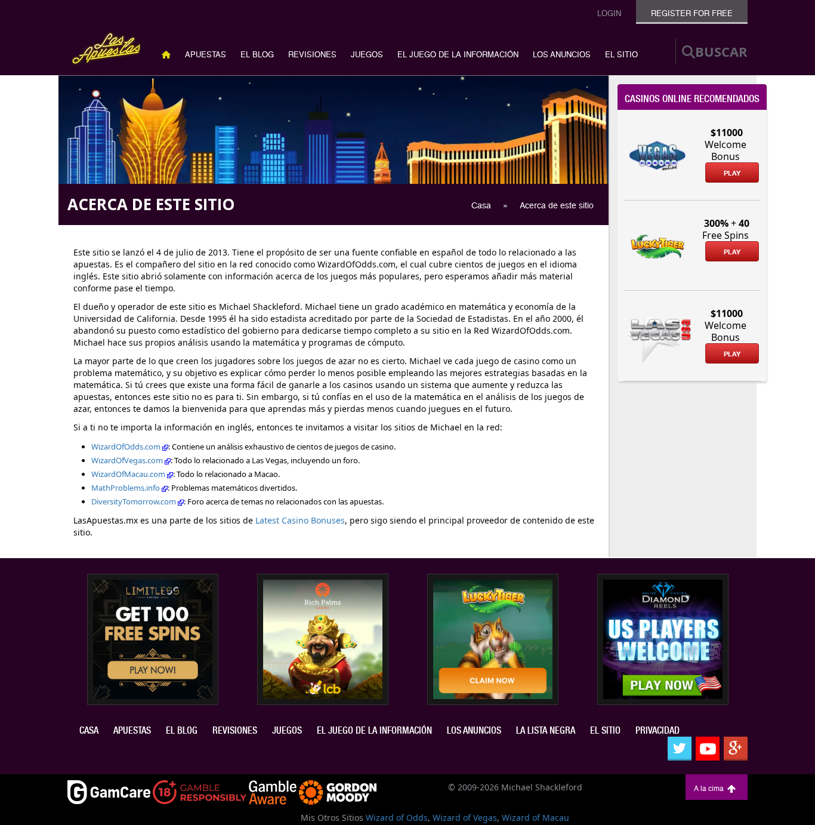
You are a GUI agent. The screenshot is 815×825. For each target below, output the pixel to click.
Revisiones (312, 54)
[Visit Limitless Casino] (152, 638)
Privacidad (657, 730)
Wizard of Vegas (465, 817)
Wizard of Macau (535, 817)
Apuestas (205, 54)
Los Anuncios (562, 54)
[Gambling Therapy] (337, 791)
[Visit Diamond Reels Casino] (663, 638)
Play (732, 173)
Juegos (367, 54)
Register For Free (692, 13)
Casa (88, 730)
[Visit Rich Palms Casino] (322, 638)
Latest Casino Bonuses (300, 520)
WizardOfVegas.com (128, 460)
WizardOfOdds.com (126, 446)
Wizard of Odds (397, 817)
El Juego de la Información (457, 54)
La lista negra (545, 730)
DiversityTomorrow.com (134, 501)
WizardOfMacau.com (129, 474)
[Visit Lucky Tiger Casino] (492, 638)
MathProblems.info (126, 487)
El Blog (257, 54)
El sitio (621, 54)
